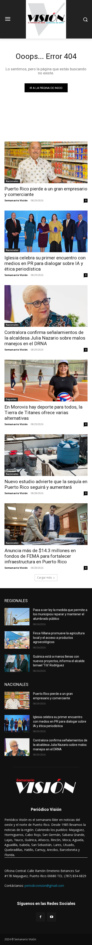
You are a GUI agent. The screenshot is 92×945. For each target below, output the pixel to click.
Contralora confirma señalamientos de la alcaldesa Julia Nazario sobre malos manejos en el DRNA (44, 338)
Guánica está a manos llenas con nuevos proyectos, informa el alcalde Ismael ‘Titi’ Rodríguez (59, 661)
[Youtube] (51, 917)
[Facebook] (40, 917)
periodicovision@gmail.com (44, 885)
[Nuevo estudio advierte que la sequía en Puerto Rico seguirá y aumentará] (46, 455)
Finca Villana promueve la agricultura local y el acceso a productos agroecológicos (59, 637)
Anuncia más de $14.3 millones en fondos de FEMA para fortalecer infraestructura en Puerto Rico (40, 556)
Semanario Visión (16, 200)
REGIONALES (16, 600)
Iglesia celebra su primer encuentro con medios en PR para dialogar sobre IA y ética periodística (45, 263)
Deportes (11, 399)
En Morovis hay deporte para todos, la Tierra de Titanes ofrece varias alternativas (43, 412)
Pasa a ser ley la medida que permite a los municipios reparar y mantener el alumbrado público (60, 614)
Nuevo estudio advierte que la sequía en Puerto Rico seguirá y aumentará (45, 484)
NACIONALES (16, 684)
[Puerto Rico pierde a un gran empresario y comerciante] (46, 162)
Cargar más (44, 577)
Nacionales (12, 181)
